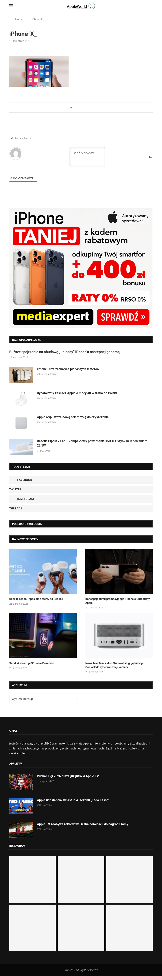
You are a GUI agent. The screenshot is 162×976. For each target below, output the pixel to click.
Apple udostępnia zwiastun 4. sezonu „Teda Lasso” (73, 800)
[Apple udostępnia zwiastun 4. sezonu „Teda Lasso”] (21, 806)
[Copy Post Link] (84, 108)
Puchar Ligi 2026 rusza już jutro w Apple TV (68, 776)
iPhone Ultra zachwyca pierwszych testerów (68, 369)
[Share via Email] (89, 108)
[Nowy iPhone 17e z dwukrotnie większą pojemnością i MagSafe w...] (81, 928)
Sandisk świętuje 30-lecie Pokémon (31, 663)
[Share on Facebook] (78, 108)
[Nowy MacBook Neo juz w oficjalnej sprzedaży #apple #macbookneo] (129, 879)
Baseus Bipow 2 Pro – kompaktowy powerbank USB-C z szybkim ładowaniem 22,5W (92, 443)
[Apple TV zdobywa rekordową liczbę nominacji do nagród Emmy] (21, 830)
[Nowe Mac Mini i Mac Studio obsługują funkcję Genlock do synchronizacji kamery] (119, 635)
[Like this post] (74, 108)
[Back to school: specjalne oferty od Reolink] (43, 571)
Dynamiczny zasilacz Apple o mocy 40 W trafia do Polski (77, 393)
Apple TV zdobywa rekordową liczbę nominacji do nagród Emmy (82, 824)
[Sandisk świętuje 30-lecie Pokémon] (43, 635)
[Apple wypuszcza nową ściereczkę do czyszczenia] (21, 423)
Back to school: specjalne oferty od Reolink (36, 598)
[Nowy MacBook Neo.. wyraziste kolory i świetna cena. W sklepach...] (32, 928)
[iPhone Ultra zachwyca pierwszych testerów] (21, 375)
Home (19, 19)
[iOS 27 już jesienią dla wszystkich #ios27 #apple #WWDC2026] (81, 879)
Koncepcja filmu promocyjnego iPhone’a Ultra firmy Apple (117, 600)
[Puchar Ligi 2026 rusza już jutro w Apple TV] (21, 782)
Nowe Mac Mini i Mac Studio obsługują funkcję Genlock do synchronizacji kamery (114, 665)
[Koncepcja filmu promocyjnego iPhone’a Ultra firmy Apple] (119, 571)
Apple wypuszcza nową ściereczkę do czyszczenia (73, 417)
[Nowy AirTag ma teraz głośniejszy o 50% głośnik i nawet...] (129, 928)
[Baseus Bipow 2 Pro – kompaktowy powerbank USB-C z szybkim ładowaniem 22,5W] (21, 447)
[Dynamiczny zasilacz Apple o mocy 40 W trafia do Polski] (21, 399)
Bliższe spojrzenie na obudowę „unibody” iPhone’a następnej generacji (65, 352)
